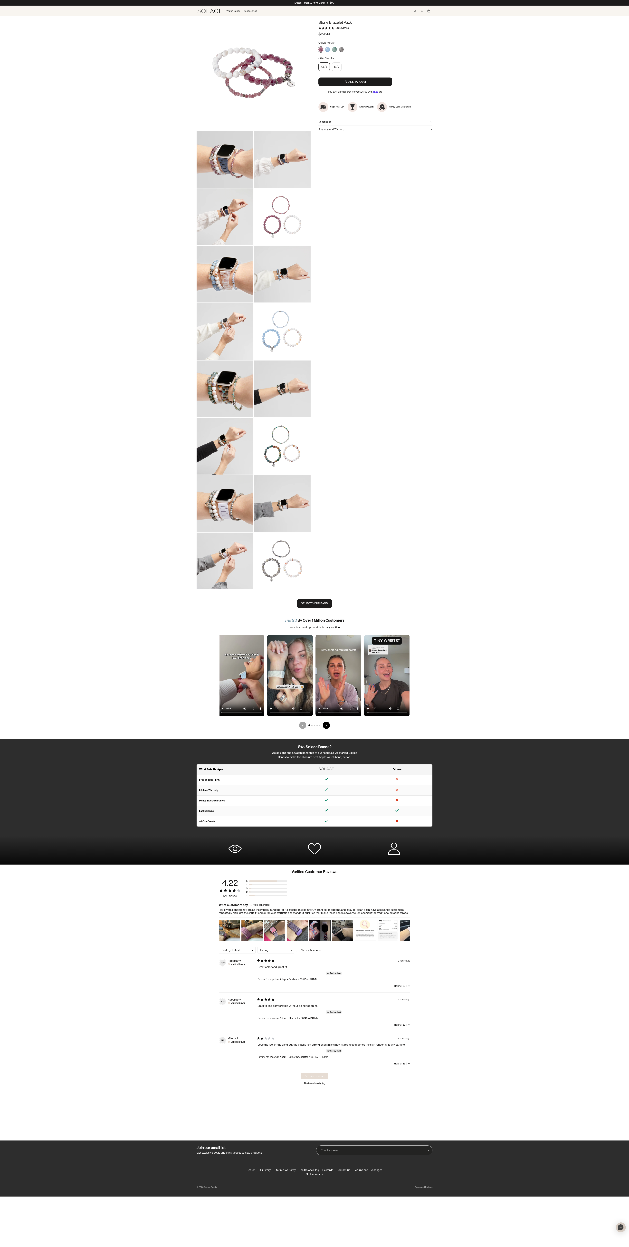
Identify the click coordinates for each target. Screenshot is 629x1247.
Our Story (265, 1170)
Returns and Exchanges (367, 1170)
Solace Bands (210, 1187)
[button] (266, 881)
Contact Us (343, 1170)
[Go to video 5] (319, 725)
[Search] (414, 11)
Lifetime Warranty (285, 1170)
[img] (259, 905)
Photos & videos (311, 950)
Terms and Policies (423, 1187)
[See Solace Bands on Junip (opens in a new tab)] (321, 1083)
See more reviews (314, 1076)
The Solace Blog (309, 1170)
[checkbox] (314, 950)
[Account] (421, 11)
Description (325, 121)
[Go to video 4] (317, 725)
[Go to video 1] (309, 725)
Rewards (327, 1170)
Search (251, 1170)
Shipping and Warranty (331, 129)
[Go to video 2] (312, 725)
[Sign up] (427, 1150)
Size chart (330, 58)
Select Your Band (314, 603)
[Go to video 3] (314, 725)
